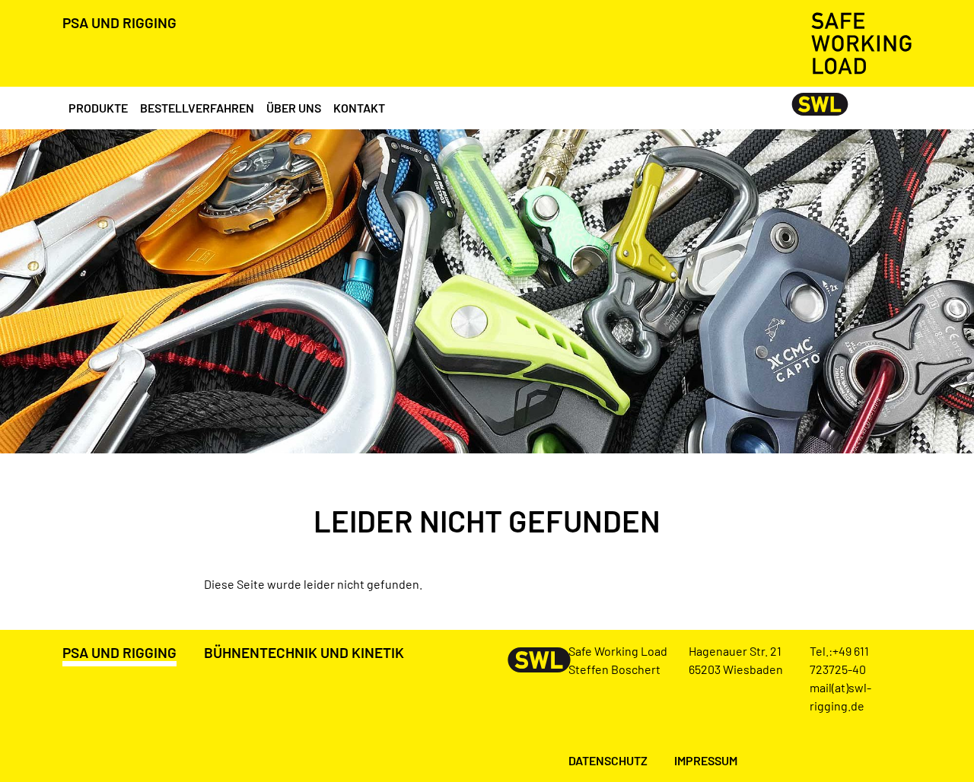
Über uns (293, 107)
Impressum (705, 760)
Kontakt (359, 107)
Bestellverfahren (197, 107)
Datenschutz (608, 760)
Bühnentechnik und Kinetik (304, 652)
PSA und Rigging (119, 22)
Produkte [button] (98, 107)
